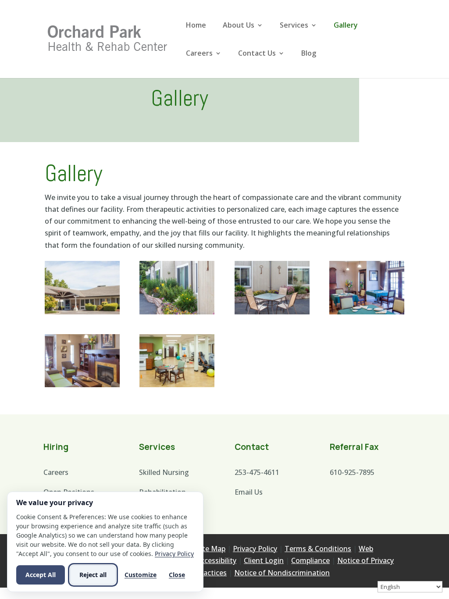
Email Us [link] (249, 492)
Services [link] (294, 26)
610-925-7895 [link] (352, 472)
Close (177, 574)
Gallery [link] (346, 26)
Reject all (93, 574)
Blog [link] (308, 54)
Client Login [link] (264, 560)
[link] (107, 38)
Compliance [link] (310, 560)
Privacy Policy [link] (255, 548)
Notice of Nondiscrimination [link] (282, 573)
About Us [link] (238, 26)
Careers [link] (199, 54)
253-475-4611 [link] (257, 472)
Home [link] (196, 26)
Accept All (40, 574)
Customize (141, 574)
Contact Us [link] (257, 54)
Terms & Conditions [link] (318, 548)
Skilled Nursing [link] (164, 472)
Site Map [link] (210, 548)
